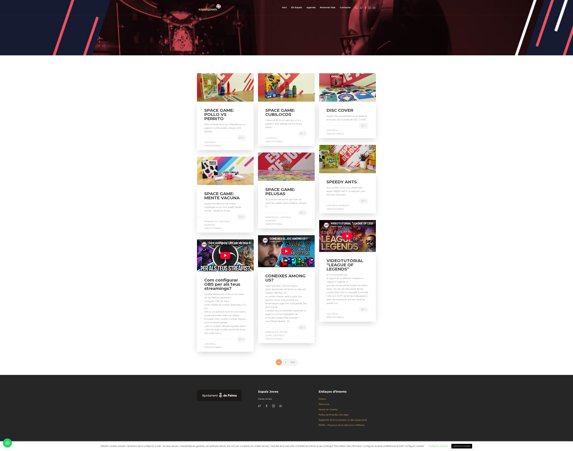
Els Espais (296, 7)
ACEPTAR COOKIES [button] (461, 446)
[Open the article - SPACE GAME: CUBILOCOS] (272, 87)
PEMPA (322, 425)
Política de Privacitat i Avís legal (333, 415)
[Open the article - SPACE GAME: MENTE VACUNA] (211, 171)
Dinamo (322, 399)
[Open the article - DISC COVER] (333, 87)
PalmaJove (324, 404)
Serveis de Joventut (328, 409)
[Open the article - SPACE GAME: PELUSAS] (272, 166)
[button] (7, 442)
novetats (343, 205)
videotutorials (213, 145)
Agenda (310, 7)
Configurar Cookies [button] (438, 446)
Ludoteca (209, 142)
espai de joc (272, 217)
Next (293, 362)
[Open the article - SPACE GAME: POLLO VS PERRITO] (211, 87)
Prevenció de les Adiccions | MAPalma (346, 425)
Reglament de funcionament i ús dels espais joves (343, 420)
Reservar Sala (327, 7)
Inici (284, 7)
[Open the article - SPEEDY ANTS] (333, 159)
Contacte (345, 7)
